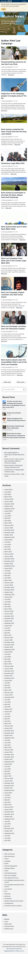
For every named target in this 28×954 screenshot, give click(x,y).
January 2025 (8, 528)
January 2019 (8, 695)
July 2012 (7, 836)
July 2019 (7, 683)
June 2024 (7, 545)
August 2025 (8, 511)
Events (6, 863)
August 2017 (8, 712)
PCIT (5, 891)
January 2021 (8, 640)
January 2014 (8, 810)
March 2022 (8, 609)
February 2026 (8, 499)
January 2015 (8, 781)
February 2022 (8, 611)
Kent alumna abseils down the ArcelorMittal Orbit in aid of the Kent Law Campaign (14, 362)
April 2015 (7, 774)
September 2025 (9, 509)
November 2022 (9, 590)
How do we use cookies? (12, 6)
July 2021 (7, 628)
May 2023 (7, 575)
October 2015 (8, 759)
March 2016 (7, 747)
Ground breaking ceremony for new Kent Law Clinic (13, 63)
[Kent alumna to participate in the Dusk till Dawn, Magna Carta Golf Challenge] (14, 187)
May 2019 (7, 685)
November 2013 (9, 814)
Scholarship (7, 899)
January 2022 (8, 614)
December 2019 (9, 671)
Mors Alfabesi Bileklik (10, 453)
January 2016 (8, 752)
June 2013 (7, 824)
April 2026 (7, 494)
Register (6, 919)
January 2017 (8, 728)
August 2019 (8, 681)
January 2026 (8, 502)
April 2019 (7, 688)
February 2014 (8, 807)
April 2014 (7, 802)
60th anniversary (9, 856)
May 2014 (7, 800)
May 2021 (7, 633)
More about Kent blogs (13, 948)
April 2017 (7, 721)
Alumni (6, 859)
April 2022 (7, 607)
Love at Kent (8, 889)
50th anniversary (9, 854)
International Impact (10, 873)
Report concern (20, 951)
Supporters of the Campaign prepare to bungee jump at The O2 (13, 96)
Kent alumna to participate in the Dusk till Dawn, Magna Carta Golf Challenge (13, 195)
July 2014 (7, 795)
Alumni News (12, 16)
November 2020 (9, 645)
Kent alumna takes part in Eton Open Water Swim (14, 228)
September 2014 (9, 790)
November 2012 (9, 829)
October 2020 (8, 647)
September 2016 (9, 738)
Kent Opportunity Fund (11, 878)
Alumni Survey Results (14, 413)
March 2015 (7, 776)
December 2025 (9, 504)
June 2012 (7, 838)
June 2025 (7, 516)
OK (3, 9)
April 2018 (7, 707)
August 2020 (8, 652)
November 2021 (9, 618)
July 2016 (7, 740)
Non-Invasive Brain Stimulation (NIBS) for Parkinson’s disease (14, 461)
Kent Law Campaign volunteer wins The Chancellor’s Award (13, 327)
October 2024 (8, 535)
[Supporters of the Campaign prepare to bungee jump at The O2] (14, 91)
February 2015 (8, 778)
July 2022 (7, 599)
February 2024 (8, 554)
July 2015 (7, 767)
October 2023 (8, 564)
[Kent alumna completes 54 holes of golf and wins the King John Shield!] (14, 118)
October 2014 (8, 788)
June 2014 (7, 798)
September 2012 (9, 833)
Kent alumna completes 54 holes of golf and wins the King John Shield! (13, 131)
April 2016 (7, 745)
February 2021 (8, 638)
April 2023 (7, 578)
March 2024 (8, 552)
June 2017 (7, 716)
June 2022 (7, 602)
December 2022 (9, 587)
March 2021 (7, 635)
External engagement (10, 866)
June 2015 (7, 769)
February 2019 (8, 693)
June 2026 (7, 492)
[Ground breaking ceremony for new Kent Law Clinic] (14, 55)
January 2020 (8, 669)
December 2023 (9, 559)
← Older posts (6, 382)
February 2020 (8, 666)
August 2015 (8, 764)
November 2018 (9, 697)
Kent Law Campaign (7, 67)
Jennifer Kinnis (8, 470)
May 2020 (7, 659)
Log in (6, 922)
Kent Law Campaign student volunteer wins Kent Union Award (12, 294)
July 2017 (7, 714)
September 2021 (9, 623)
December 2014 (9, 783)
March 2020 (8, 664)
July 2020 (7, 654)
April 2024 (7, 549)
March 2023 (8, 580)
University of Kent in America (13, 906)
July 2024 (7, 542)
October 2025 (8, 506)
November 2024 (9, 533)
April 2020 (7, 661)
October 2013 (8, 817)
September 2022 (9, 595)
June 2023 (7, 573)
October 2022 (8, 592)
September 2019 (9, 678)
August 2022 (8, 597)
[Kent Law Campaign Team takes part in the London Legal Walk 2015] (14, 251)
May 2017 (7, 719)
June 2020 (7, 657)
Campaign (7, 861)
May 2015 (7, 771)
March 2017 (7, 724)
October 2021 (8, 621)
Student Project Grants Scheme (13, 901)
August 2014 (8, 793)
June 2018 (7, 702)
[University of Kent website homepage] (7, 1)
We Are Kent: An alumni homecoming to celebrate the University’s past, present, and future (13, 436)
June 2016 (7, 743)
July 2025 (7, 513)
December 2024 (9, 530)
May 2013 (7, 826)
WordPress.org (8, 929)
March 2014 (7, 805)
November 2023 (9, 561)
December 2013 (9, 812)
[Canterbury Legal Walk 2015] (14, 156)
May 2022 (7, 604)
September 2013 (9, 819)
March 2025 (8, 523)
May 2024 (7, 547)
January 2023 (8, 585)
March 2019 (7, 690)
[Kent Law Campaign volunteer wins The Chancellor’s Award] (14, 319)
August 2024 (8, 540)
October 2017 (8, 709)
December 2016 (9, 731)
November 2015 (9, 757)
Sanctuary (7, 894)
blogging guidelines (9, 951)
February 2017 (8, 726)
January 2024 (8, 556)
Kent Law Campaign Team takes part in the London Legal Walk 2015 (13, 260)
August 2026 (8, 490)
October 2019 (8, 676)
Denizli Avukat (8, 465)
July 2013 (7, 821)
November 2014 (9, 786)
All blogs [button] (24, 1)
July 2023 (7, 571)
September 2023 (9, 566)
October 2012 (8, 831)
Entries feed (8, 924)
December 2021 (9, 616)
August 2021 (8, 626)
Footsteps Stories (9, 868)
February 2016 (8, 750)
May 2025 (7, 518)
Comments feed (9, 926)
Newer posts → (21, 382)
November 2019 (9, 673)
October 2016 (8, 735)
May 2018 (7, 704)
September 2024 (9, 537)
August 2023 (8, 568)
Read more (11, 75)
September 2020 (9, 650)
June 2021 (7, 630)
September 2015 (9, 762)
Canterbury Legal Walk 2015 (12, 163)
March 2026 (8, 497)
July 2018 (7, 700)
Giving (6, 871)
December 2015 (9, 755)
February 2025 (8, 525)
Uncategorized (8, 903)
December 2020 (9, 642)
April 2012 (7, 840)
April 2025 (7, 521)
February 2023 (8, 583)
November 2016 (9, 733)
